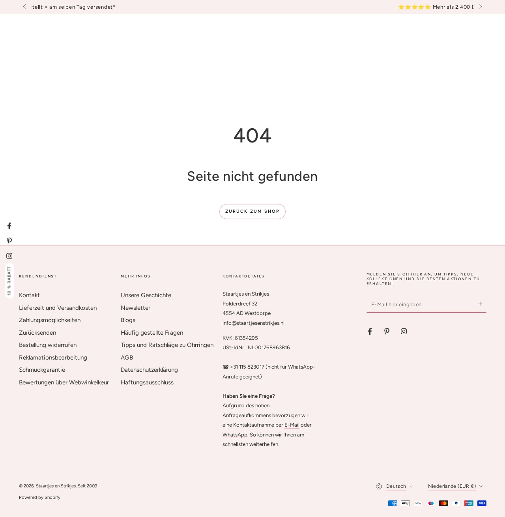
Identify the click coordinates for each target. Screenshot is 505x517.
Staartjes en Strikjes (56, 486)
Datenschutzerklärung (149, 369)
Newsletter (135, 307)
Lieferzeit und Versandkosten (58, 307)
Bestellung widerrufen (48, 344)
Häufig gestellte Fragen (152, 332)
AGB (127, 357)
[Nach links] (25, 7)
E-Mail (291, 424)
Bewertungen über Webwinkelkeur (64, 382)
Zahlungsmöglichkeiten (49, 320)
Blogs (128, 320)
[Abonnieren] (482, 304)
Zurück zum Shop (252, 211)
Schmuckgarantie (42, 369)
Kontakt (29, 295)
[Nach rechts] (479, 7)
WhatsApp (235, 434)
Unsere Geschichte (146, 295)
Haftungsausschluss (147, 382)
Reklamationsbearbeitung (53, 357)
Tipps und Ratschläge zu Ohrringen (167, 344)
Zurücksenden (37, 332)
